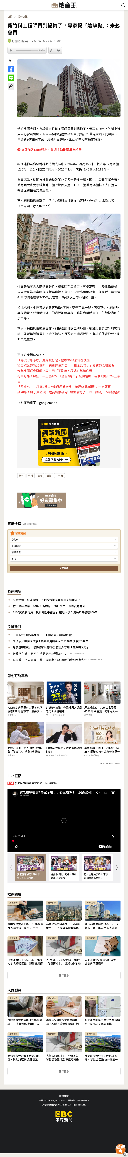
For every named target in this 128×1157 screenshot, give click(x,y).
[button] (117, 867)
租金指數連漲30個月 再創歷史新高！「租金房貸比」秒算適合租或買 (65, 365)
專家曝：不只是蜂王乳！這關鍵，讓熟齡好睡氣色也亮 (48, 660)
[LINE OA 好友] (41, 501)
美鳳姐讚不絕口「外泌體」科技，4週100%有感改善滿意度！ (101, 750)
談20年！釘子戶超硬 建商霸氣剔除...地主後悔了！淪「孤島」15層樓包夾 (68, 392)
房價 (49, 476)
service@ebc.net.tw (56, 1100)
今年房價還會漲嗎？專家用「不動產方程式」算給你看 (54, 370)
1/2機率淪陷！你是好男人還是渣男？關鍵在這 (64, 709)
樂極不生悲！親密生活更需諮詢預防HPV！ (41, 653)
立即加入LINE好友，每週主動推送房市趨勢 (51, 149)
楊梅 (39, 476)
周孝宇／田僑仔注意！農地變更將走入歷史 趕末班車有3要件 (50, 641)
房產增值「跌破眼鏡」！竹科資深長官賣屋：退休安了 (46, 600)
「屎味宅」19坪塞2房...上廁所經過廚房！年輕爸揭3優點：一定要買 (64, 386)
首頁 (9, 16)
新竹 (21, 476)
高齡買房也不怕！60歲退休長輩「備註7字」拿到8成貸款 (24, 750)
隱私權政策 (64, 1096)
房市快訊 (22, 16)
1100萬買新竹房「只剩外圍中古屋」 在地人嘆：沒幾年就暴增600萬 (55, 612)
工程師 (59, 476)
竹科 (30, 476)
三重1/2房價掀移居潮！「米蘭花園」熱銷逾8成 (42, 635)
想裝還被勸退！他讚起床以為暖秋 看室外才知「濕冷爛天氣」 (51, 647)
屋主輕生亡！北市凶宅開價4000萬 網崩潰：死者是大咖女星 (102, 709)
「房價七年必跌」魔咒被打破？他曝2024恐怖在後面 (53, 360)
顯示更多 (64, 975)
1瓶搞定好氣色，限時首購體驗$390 (64, 750)
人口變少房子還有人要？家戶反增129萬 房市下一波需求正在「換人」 (24, 709)
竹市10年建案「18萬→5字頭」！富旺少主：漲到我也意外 (49, 606)
